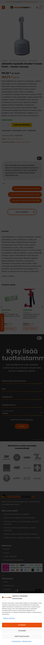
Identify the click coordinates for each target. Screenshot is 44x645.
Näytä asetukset (22, 636)
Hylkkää (22, 631)
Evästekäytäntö (16, 641)
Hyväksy (22, 625)
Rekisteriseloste (26, 641)
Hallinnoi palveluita (9, 618)
